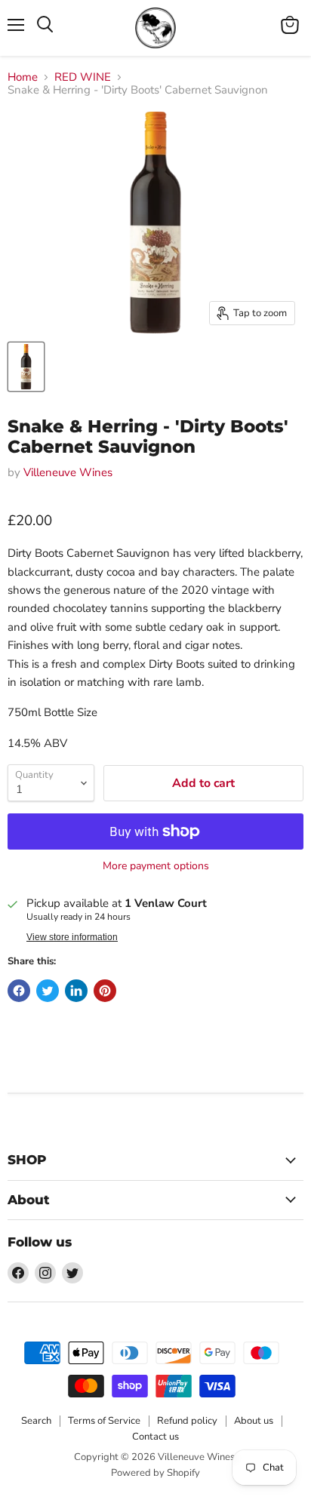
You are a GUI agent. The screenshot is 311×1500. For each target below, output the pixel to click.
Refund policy (187, 1421)
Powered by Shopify (155, 1473)
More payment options (156, 866)
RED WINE (82, 77)
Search (36, 1421)
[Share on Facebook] (19, 990)
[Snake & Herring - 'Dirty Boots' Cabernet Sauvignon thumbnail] (26, 367)
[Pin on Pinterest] (105, 990)
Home (23, 77)
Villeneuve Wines (67, 472)
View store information (72, 937)
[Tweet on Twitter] (47, 990)
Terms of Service (104, 1421)
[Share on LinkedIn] (76, 990)
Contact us (155, 1436)
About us (253, 1421)
